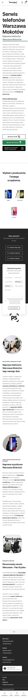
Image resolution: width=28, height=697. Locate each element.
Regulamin (5, 682)
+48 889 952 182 (6, 643)
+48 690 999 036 (7, 653)
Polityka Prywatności (7, 684)
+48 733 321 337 (6, 662)
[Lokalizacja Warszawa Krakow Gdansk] (19, 281)
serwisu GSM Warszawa (10, 487)
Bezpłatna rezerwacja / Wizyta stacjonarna (11, 148)
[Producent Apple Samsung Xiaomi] (9, 286)
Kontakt (4, 677)
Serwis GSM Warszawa (9, 99)
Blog (3, 679)
